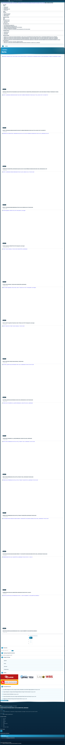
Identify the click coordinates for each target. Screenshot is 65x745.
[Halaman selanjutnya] (30, 644)
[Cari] (12, 650)
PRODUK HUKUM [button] (6, 35)
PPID (4, 18)
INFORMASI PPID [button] (6, 23)
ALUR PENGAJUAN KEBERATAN (9, 25)
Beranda (4, 4)
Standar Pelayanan (7, 14)
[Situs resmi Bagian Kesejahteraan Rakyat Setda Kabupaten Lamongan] (1, 731)
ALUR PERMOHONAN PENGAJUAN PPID (10, 26)
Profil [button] (4, 5)
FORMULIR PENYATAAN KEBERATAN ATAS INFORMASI (13, 27)
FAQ (4, 19)
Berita (4, 722)
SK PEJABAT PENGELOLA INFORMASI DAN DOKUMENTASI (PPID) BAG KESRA (17, 29)
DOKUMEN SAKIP (6, 21)
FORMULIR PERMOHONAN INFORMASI (10, 28)
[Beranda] (3, 46)
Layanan (4, 721)
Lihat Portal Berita (4, 700)
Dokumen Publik (6, 17)
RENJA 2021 (6, 22)
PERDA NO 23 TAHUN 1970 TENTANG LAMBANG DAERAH (13, 41)
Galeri (4, 11)
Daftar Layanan (6, 15)
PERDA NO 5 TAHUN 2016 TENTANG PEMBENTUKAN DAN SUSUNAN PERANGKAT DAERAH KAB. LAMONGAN (22, 42)
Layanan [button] (4, 12)
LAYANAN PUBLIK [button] (6, 30)
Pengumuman (5, 723)
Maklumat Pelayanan (7, 13)
